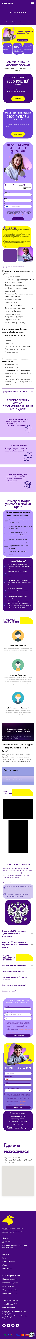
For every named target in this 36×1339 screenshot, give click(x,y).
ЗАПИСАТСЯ (18, 218)
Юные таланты (8, 1261)
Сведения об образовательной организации (14, 1246)
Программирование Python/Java (18, 24)
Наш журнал (7, 1268)
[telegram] (4, 1326)
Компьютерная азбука (11, 1275)
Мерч (4, 1265)
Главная (8, 21)
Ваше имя (7, 192)
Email (5, 198)
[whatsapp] (12, 1326)
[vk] (8, 1326)
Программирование (10, 1279)
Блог (4, 1258)
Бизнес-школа (8, 1286)
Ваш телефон (8, 204)
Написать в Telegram (19, 1128)
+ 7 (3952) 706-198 (10, 1300)
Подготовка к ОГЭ (9, 1290)
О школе (5, 1238)
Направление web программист (20, 21)
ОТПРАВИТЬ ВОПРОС (18, 1035)
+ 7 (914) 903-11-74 (10, 1304)
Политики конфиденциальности (23, 215)
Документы (6, 1242)
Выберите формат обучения (12, 1088)
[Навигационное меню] (32, 3)
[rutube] (17, 1326)
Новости (5, 1254)
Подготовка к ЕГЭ (9, 1293)
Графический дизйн (10, 1283)
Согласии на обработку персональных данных (16, 1102)
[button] (22, 40)
